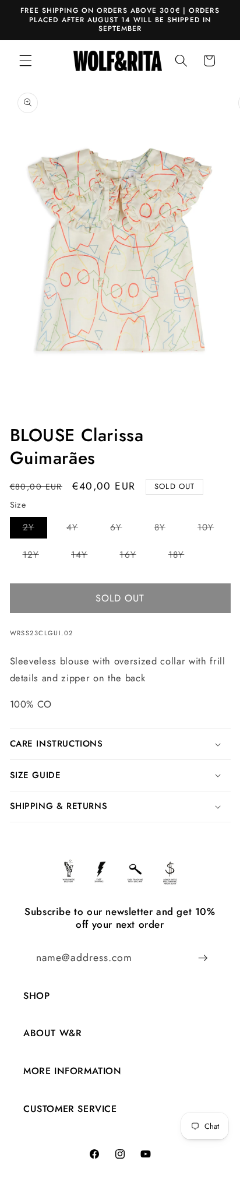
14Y (85, 557)
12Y (37, 557)
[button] (26, 61)
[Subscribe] (203, 958)
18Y (182, 557)
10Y (212, 529)
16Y (134, 557)
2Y (35, 529)
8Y (166, 529)
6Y (122, 529)
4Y (78, 529)
